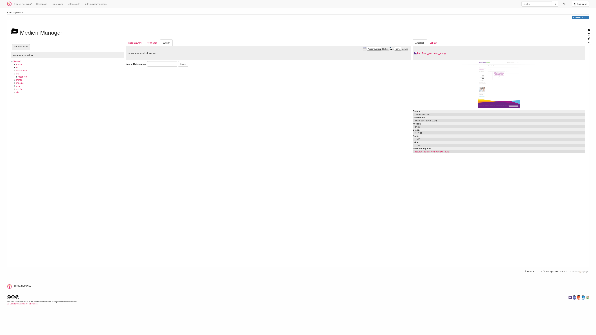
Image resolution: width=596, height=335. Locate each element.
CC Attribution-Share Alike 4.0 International (22, 304)
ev (17, 67)
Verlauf (433, 42)
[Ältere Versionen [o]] (589, 34)
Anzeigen (419, 42)
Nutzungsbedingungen (95, 3)
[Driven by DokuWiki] (587, 297)
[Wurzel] (18, 61)
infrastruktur (21, 70)
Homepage (41, 3)
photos (19, 79)
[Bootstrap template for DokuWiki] (570, 297)
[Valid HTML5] (578, 297)
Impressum (57, 3)
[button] (565, 4)
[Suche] (555, 4)
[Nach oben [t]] (589, 43)
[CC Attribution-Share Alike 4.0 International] (13, 296)
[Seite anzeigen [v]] (589, 30)
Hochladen (152, 42)
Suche (183, 63)
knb (17, 73)
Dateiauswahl (135, 42)
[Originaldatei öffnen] (499, 84)
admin (19, 64)
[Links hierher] (589, 38)
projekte (20, 82)
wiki (17, 92)
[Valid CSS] (583, 297)
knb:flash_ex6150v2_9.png (431, 53)
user (18, 85)
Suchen (166, 42)
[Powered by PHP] (574, 297)
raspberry (22, 76)
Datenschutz (74, 3)
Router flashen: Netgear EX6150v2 (432, 151)
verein (19, 89)
